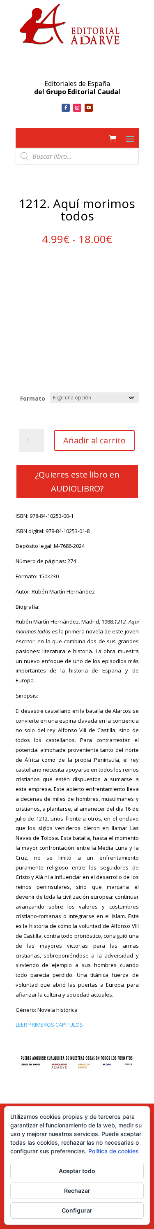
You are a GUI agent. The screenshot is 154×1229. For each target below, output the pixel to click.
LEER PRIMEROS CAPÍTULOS (49, 1024)
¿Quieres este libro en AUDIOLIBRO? (77, 481)
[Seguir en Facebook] (66, 108)
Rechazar (77, 1190)
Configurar (77, 1210)
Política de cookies (113, 1151)
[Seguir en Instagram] (77, 108)
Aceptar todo (77, 1170)
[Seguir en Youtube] (89, 108)
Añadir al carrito (94, 440)
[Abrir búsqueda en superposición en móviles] (77, 156)
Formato (32, 398)
